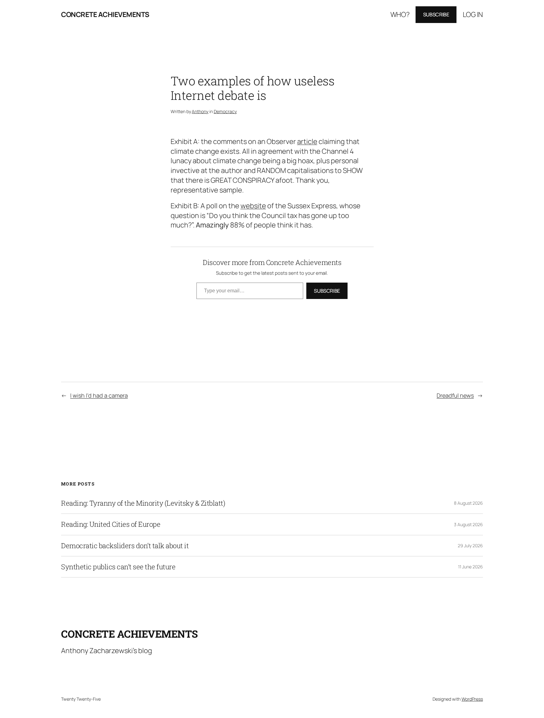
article (307, 141)
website (253, 205)
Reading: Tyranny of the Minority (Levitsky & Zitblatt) (143, 503)
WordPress (472, 699)
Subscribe (436, 14)
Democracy (225, 111)
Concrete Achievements (105, 14)
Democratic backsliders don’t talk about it (125, 546)
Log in (473, 14)
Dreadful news (455, 395)
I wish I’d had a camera (99, 395)
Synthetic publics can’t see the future (118, 567)
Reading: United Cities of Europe (110, 524)
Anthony (200, 111)
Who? (400, 14)
